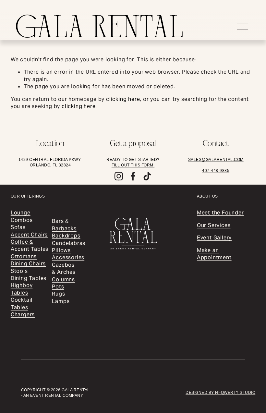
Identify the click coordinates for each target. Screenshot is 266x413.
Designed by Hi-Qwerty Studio (220, 392)
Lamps (60, 301)
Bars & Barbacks (64, 225)
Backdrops (66, 235)
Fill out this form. (133, 165)
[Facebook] (133, 176)
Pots (58, 286)
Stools (19, 271)
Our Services (214, 225)
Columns (63, 279)
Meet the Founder (220, 212)
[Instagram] (118, 176)
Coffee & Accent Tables (29, 245)
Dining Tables (28, 278)
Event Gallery (214, 237)
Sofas (18, 227)
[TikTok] (147, 176)
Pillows (61, 250)
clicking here (123, 99)
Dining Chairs (28, 263)
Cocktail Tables (21, 303)
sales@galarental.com (216, 159)
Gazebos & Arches (63, 268)
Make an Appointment (214, 254)
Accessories (68, 257)
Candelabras (68, 243)
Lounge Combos (22, 216)
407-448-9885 (215, 170)
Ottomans (24, 256)
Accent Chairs (29, 234)
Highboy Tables (22, 289)
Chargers (23, 314)
